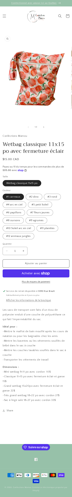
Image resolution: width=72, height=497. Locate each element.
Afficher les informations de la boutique (28, 300)
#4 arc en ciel (14, 204)
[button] (4, 16)
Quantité (7, 244)
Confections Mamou (22, 487)
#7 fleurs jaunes (39, 212)
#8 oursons (13, 220)
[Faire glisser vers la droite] (44, 127)
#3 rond (52, 196)
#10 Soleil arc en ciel (18, 228)
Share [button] (10, 410)
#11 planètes (47, 228)
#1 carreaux (13, 196)
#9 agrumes (36, 220)
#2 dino (34, 196)
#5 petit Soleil (40, 204)
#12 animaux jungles (18, 236)
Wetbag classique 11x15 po (22, 183)
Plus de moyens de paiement (36, 282)
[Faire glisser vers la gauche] (28, 127)
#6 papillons (13, 212)
